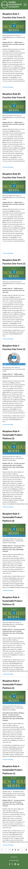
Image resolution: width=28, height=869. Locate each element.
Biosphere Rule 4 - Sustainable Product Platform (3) (12, 601)
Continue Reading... (8, 87)
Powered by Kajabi (14, 860)
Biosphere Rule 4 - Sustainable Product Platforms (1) (12, 770)
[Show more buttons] (24, 32)
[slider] (14, 32)
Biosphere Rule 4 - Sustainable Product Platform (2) (12, 684)
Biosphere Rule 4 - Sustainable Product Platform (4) (12, 517)
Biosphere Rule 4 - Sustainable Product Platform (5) (12, 435)
